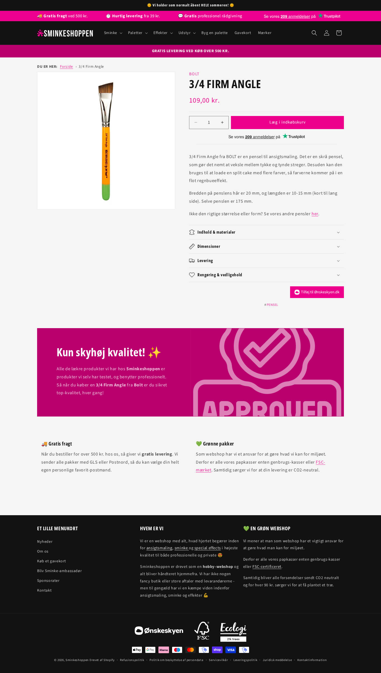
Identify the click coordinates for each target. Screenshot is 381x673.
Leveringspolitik (245, 660)
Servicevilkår (218, 660)
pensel (272, 304)
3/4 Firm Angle (91, 66)
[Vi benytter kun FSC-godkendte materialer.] (201, 632)
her (315, 214)
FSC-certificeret (266, 567)
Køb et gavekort (51, 561)
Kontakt (44, 590)
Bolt (194, 74)
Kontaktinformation (312, 660)
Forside (66, 66)
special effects (207, 548)
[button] (113, 33)
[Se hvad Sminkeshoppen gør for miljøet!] (233, 632)
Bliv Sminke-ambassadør (59, 571)
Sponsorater (48, 581)
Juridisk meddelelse (277, 660)
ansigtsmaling (159, 548)
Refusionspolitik (132, 660)
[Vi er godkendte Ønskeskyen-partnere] (159, 632)
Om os (43, 551)
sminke (182, 548)
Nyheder (44, 541)
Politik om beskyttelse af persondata (176, 660)
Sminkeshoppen (77, 660)
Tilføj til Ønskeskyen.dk (320, 292)
